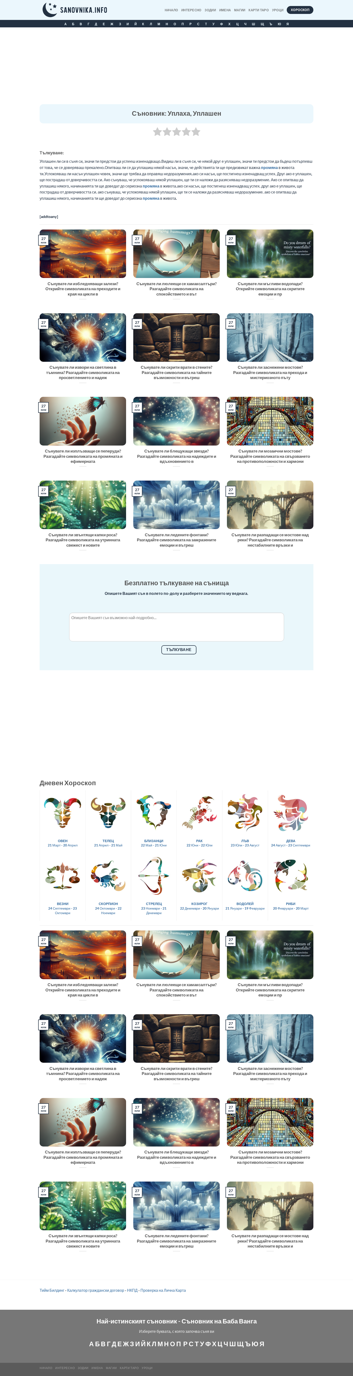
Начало (171, 10)
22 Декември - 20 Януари (199, 906)
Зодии (210, 10)
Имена (225, 10)
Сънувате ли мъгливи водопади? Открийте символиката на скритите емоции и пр (270, 288)
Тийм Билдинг (52, 1290)
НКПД (132, 1290)
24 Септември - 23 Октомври (62, 908)
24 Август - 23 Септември (290, 843)
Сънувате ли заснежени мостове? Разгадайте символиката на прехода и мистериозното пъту (270, 372)
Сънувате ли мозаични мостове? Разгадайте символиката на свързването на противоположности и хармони (270, 456)
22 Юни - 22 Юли (200, 843)
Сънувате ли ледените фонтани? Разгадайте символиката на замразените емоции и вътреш (176, 540)
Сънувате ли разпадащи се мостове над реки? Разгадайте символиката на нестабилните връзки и (270, 540)
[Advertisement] (176, 68)
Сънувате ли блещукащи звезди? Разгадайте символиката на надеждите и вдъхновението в (176, 456)
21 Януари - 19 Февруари (245, 906)
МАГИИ (239, 10)
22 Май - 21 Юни (154, 843)
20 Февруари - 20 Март (291, 906)
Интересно (191, 10)
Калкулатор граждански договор (95, 1290)
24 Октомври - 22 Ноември (108, 908)
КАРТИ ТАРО (259, 10)
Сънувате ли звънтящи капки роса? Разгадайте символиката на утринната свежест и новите (83, 540)
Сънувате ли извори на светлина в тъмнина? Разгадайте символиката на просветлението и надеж (83, 372)
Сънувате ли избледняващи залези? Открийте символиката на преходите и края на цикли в (82, 288)
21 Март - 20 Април (63, 843)
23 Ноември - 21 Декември (153, 908)
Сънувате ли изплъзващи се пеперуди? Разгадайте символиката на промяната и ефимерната (82, 456)
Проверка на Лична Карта (163, 1290)
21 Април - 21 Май (108, 843)
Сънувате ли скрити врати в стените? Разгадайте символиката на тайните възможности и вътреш (176, 372)
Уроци (277, 10)
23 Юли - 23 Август (245, 843)
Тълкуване (178, 649)
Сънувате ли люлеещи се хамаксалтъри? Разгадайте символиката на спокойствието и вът (176, 288)
